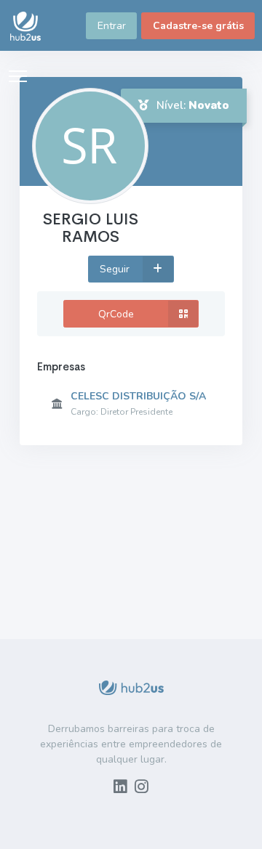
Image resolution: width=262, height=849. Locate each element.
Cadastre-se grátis (198, 26)
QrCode (116, 314)
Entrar (112, 26)
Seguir (116, 269)
